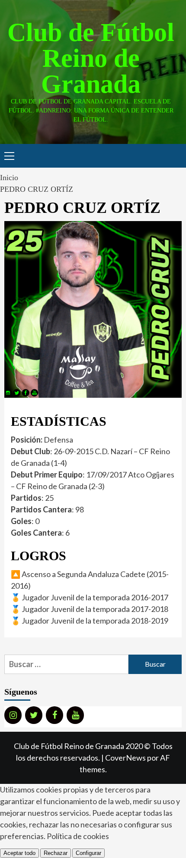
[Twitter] (33, 715)
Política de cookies (78, 836)
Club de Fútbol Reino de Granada (90, 58)
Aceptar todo (19, 853)
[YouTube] (75, 715)
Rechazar (55, 853)
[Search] (172, 157)
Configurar (88, 853)
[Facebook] (54, 715)
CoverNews (125, 757)
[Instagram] (13, 715)
